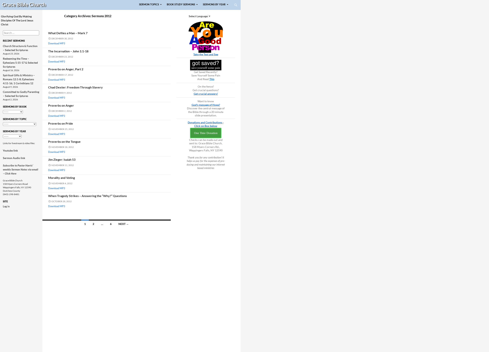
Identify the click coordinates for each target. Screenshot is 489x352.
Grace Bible (24, 4)
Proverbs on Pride (60, 123)
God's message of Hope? (206, 104)
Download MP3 (56, 43)
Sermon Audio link (14, 158)
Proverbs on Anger (61, 105)
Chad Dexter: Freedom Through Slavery (75, 87)
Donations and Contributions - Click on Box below (206, 124)
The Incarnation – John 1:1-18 (68, 51)
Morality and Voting (61, 177)
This (211, 79)
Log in (6, 206)
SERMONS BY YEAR (214, 4)
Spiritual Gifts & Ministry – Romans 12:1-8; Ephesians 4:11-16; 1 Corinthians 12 (19, 79)
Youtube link (10, 150)
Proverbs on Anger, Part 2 (65, 69)
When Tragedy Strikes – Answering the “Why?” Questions (87, 196)
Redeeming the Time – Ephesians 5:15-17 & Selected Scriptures (20, 62)
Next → (123, 223)
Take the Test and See (205, 54)
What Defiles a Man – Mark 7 (67, 33)
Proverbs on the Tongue (64, 141)
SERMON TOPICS (149, 4)
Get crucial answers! (206, 93)
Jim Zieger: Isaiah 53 (61, 159)
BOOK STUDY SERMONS (181, 4)
